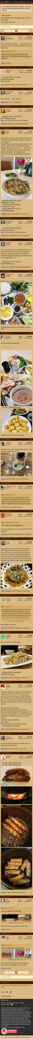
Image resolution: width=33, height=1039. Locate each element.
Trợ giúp (21, 1003)
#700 (30, 933)
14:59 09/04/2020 (6, 753)
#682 (30, 67)
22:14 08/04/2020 (6, 106)
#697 (30, 733)
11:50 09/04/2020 (6, 218)
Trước (7, 31)
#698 (30, 753)
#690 (30, 439)
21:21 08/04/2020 (6, 67)
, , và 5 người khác (15, 892)
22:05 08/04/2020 (6, 89)
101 (22, 31)
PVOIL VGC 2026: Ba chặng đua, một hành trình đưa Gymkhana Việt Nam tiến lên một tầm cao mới (16, 8)
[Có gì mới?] (27, 2)
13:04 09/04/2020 (6, 333)
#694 (30, 595)
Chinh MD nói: (7, 908)
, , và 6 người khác (16, 677)
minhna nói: (6, 945)
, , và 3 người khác (16, 123)
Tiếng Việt (5, 1000)
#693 (30, 538)
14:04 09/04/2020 (6, 632)
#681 (30, 34)
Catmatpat (5, 22)
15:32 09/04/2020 (6, 896)
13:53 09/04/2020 (6, 595)
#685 (30, 128)
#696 (30, 682)
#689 (30, 333)
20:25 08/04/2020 (6, 34)
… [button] (13, 31)
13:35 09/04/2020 (6, 538)
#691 (30, 483)
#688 (30, 271)
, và (12, 102)
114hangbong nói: (8, 51)
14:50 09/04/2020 (6, 733)
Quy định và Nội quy (12, 1003)
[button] (1, 2)
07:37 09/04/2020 (6, 128)
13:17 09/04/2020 (6, 439)
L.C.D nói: (6, 606)
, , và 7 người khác (15, 214)
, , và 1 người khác (16, 235)
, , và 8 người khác (17, 591)
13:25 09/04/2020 (6, 511)
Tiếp (26, 31)
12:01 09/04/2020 (6, 240)
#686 (30, 218)
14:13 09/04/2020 (6, 682)
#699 (30, 896)
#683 (30, 89)
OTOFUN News (5, 1004)
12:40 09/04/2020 (6, 271)
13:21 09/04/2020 (6, 483)
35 (16, 31)
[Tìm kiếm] (31, 2)
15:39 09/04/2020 (6, 933)
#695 (30, 632)
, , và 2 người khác (15, 84)
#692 (30, 511)
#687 (30, 240)
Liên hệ (3, 1003)
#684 (30, 106)
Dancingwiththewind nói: (10, 522)
